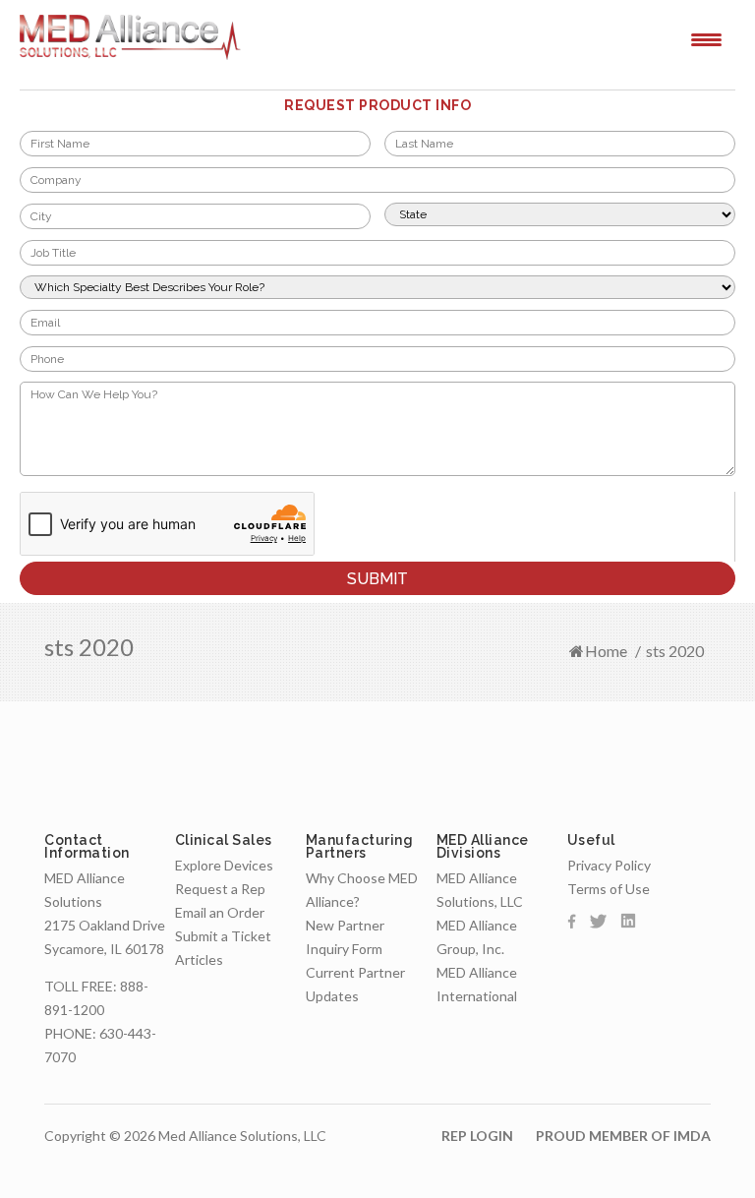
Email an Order (219, 912)
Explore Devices (224, 865)
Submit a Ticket (223, 936)
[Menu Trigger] (706, 38)
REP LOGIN (477, 1135)
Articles (199, 959)
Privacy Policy (609, 865)
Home (606, 650)
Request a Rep (220, 888)
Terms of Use (608, 888)
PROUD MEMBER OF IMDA (623, 1135)
